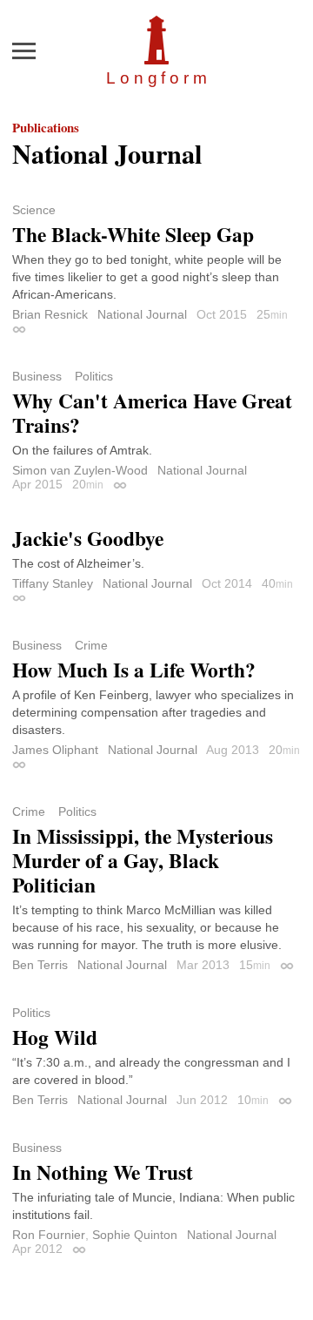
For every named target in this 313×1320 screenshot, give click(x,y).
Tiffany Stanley (52, 583)
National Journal (142, 314)
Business (37, 376)
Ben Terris (40, 965)
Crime (91, 645)
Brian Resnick (50, 314)
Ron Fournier (48, 1235)
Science (34, 210)
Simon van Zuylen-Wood (80, 470)
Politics (94, 376)
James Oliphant (55, 750)
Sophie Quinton (134, 1235)
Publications (45, 127)
